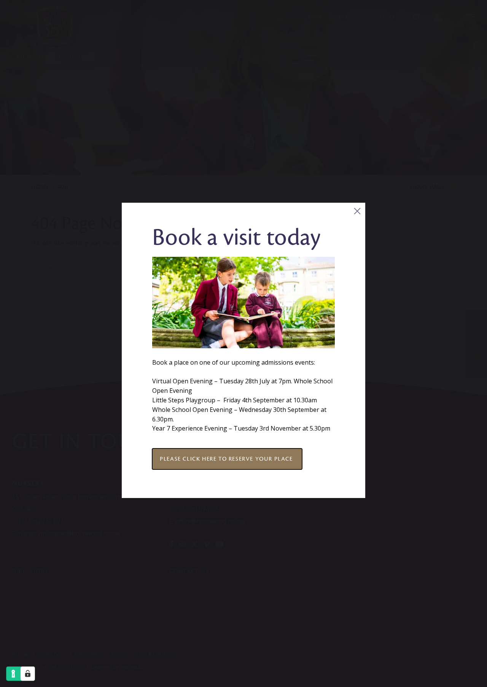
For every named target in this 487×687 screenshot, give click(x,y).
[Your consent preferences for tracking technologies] (28, 673)
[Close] (357, 211)
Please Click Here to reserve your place (227, 458)
